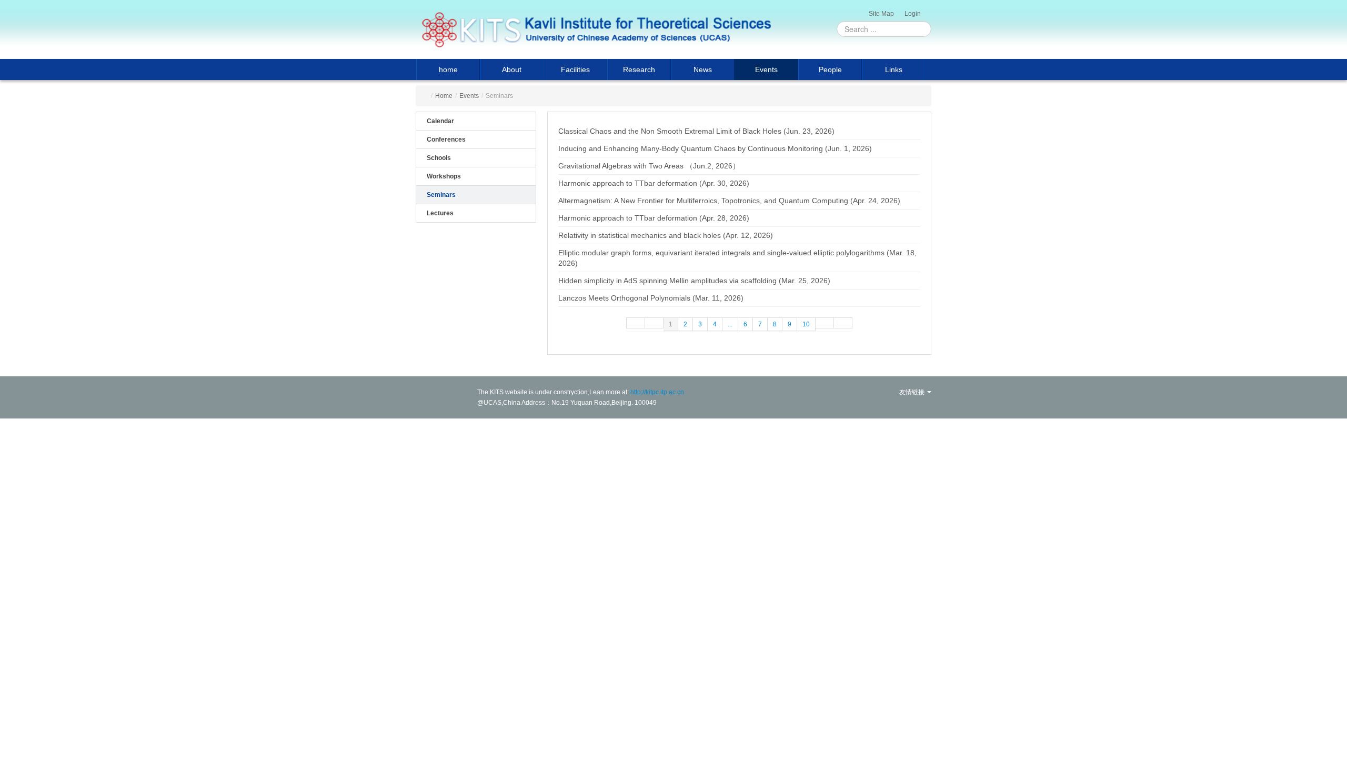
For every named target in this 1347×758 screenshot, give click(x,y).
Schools (439, 158)
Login (912, 13)
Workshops (444, 176)
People (830, 69)
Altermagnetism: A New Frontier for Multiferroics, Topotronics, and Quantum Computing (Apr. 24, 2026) (729, 200)
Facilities (575, 69)
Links (893, 69)
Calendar (440, 121)
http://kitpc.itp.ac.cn (657, 392)
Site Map (881, 13)
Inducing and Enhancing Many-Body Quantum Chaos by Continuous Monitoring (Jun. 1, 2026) (715, 148)
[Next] (825, 322)
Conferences (446, 139)
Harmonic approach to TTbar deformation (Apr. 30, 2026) (653, 183)
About (511, 69)
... (730, 324)
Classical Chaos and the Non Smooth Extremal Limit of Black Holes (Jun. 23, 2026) (696, 131)
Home (444, 95)
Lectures (440, 213)
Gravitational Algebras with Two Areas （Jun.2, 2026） (649, 166)
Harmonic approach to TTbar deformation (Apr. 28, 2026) (653, 218)
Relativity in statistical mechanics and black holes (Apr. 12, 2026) (665, 235)
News (702, 69)
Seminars (441, 194)
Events (766, 69)
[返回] (596, 29)
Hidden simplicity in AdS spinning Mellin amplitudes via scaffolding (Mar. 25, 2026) (694, 280)
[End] (843, 322)
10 (806, 324)
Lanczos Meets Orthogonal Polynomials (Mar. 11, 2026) (650, 298)
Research (639, 69)
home (448, 69)
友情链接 (912, 392)
